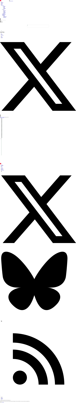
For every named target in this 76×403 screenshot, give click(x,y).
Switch (1, 34)
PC (1, 33)
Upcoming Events (4, 14)
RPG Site (2, 398)
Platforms (4, 6)
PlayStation (2, 2)
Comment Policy (5, 16)
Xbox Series (5, 10)
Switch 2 (4, 11)
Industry (2, 4)
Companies (5, 8)
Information (3, 15)
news (1, 36)
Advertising (2, 169)
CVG (1, 397)
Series (4, 7)
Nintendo (2, 3)
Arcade (4, 12)
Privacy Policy (5, 17)
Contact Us (2, 168)
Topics (3, 9)
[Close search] (0, 19)
